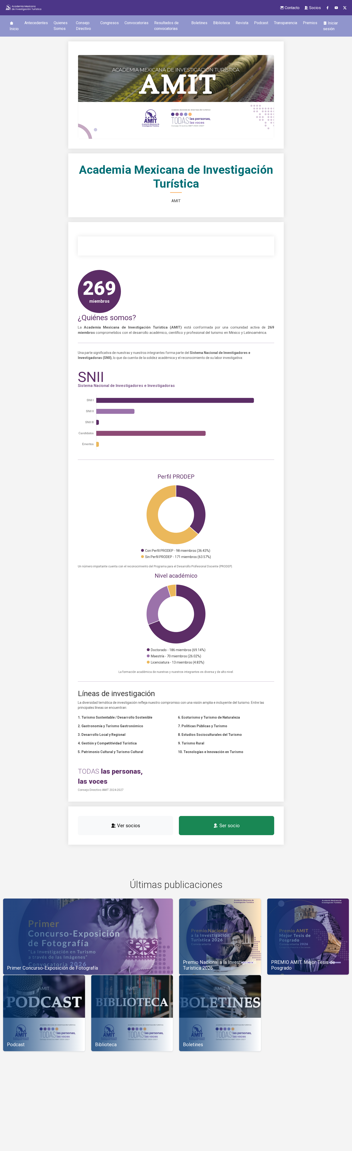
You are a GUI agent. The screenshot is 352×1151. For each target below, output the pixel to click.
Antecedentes (36, 23)
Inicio (14, 29)
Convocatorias (136, 23)
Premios (310, 23)
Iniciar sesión (330, 26)
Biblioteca (221, 23)
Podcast (261, 23)
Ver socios (128, 825)
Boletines (199, 23)
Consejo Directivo (83, 26)
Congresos (109, 23)
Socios (314, 8)
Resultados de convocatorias (166, 26)
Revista (242, 23)
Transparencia (285, 23)
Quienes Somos (61, 26)
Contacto (292, 8)
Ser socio (229, 825)
